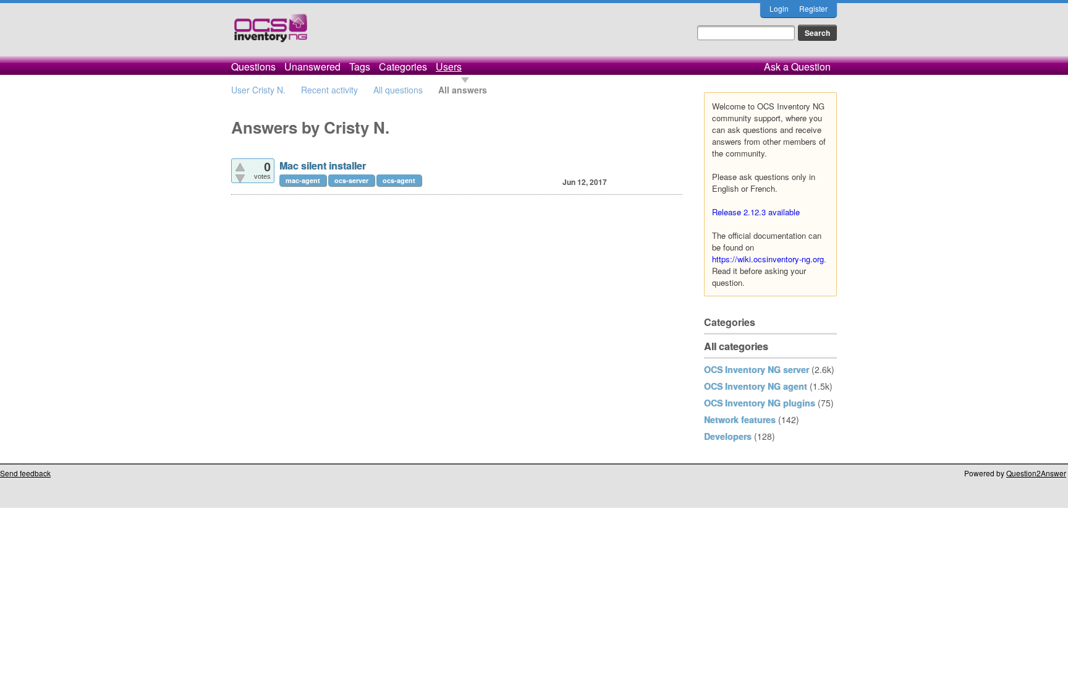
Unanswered (312, 66)
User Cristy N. (258, 90)
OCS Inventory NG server (756, 369)
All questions (398, 90)
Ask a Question (797, 66)
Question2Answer (1036, 473)
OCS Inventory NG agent (755, 386)
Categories (403, 66)
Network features (740, 419)
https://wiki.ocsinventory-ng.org (768, 259)
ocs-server (351, 180)
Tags (359, 66)
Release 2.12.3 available (756, 212)
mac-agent (303, 180)
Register (813, 8)
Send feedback (25, 473)
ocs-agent (399, 180)
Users (449, 66)
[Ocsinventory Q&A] (270, 33)
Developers (728, 436)
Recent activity (329, 90)
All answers (462, 90)
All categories (736, 346)
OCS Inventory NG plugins (759, 403)
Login (779, 8)
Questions (253, 66)
